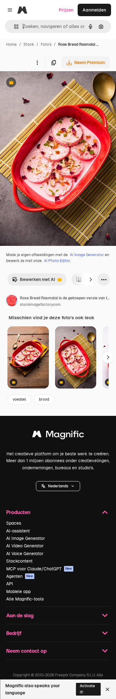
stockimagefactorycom (40, 304)
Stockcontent (19, 561)
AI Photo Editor (57, 260)
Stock (29, 44)
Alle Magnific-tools (25, 599)
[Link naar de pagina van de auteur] (11, 301)
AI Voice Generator (24, 553)
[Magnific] (58, 435)
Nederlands (58, 486)
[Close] (107, 689)
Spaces (13, 523)
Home (11, 44)
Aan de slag (20, 615)
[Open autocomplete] (13, 26)
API (9, 583)
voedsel (19, 399)
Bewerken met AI (33, 281)
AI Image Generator (87, 254)
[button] (58, 486)
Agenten (19, 576)
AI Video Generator (25, 546)
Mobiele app (18, 591)
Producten (18, 512)
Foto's (46, 44)
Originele (40, 83)
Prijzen (66, 10)
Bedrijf (13, 633)
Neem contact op (26, 650)
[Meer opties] (37, 62)
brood (44, 399)
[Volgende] (90, 279)
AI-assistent (18, 531)
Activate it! (87, 688)
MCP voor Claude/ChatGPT (39, 569)
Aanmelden (94, 10)
